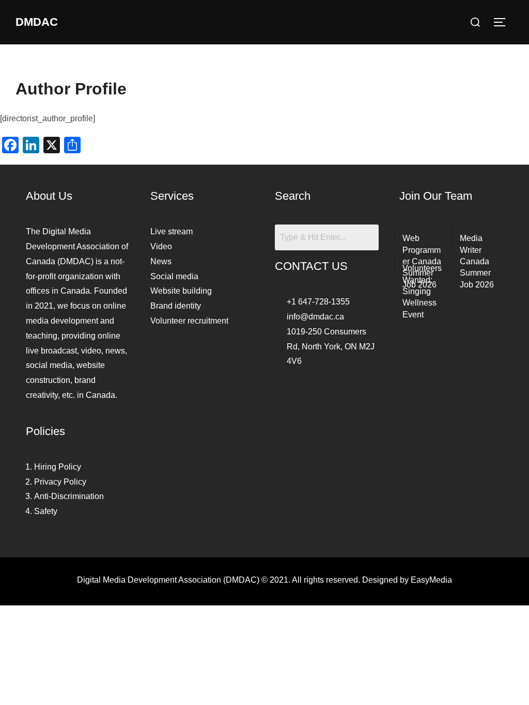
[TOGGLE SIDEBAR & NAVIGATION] (503, 22)
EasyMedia (431, 579)
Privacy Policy (60, 481)
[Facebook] (304, 389)
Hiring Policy (57, 466)
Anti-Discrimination (69, 496)
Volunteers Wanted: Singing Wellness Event (422, 291)
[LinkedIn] (349, 389)
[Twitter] (327, 389)
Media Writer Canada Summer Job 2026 (477, 261)
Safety (45, 511)
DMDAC (36, 21)
